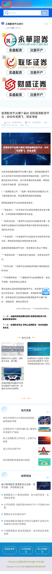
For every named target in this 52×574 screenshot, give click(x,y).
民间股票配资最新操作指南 (16, 459)
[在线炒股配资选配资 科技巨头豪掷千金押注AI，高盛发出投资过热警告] (12, 373)
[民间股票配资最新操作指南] (44, 462)
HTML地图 (39, 561)
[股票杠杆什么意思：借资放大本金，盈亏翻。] (12, 348)
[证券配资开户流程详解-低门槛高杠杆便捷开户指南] (44, 430)
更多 (46, 23)
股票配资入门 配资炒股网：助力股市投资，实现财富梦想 (26, 496)
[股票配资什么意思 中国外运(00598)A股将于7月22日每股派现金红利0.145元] (38, 348)
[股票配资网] (16, 4)
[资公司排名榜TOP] (44, 451)
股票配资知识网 (31, 566)
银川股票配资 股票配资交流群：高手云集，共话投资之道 (18, 486)
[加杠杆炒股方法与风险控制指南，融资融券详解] (44, 420)
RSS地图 (31, 561)
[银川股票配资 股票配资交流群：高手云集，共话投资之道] (44, 486)
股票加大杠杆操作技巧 (15, 514)
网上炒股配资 (42, 550)
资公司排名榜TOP (12, 448)
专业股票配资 (26, 550)
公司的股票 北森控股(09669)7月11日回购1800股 (27, 506)
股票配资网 (9, 548)
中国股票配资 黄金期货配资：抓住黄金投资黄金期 (26, 532)
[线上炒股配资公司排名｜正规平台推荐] (44, 440)
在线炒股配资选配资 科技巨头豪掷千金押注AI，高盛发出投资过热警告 (27, 522)
